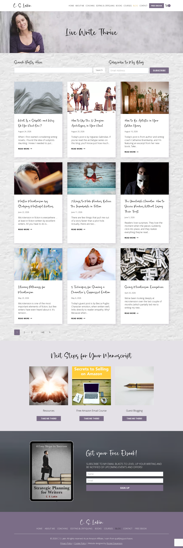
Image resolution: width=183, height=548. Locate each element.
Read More (25, 149)
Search (99, 70)
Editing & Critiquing (105, 5)
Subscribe (159, 70)
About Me (79, 5)
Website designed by (105, 543)
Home (71, 5)
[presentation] (38, 98)
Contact (143, 5)
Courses (127, 5)
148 (42, 332)
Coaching (90, 5)
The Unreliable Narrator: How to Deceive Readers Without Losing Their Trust (144, 206)
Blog (135, 5)
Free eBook (156, 5)
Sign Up (124, 487)
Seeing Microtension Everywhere (144, 286)
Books (119, 5)
